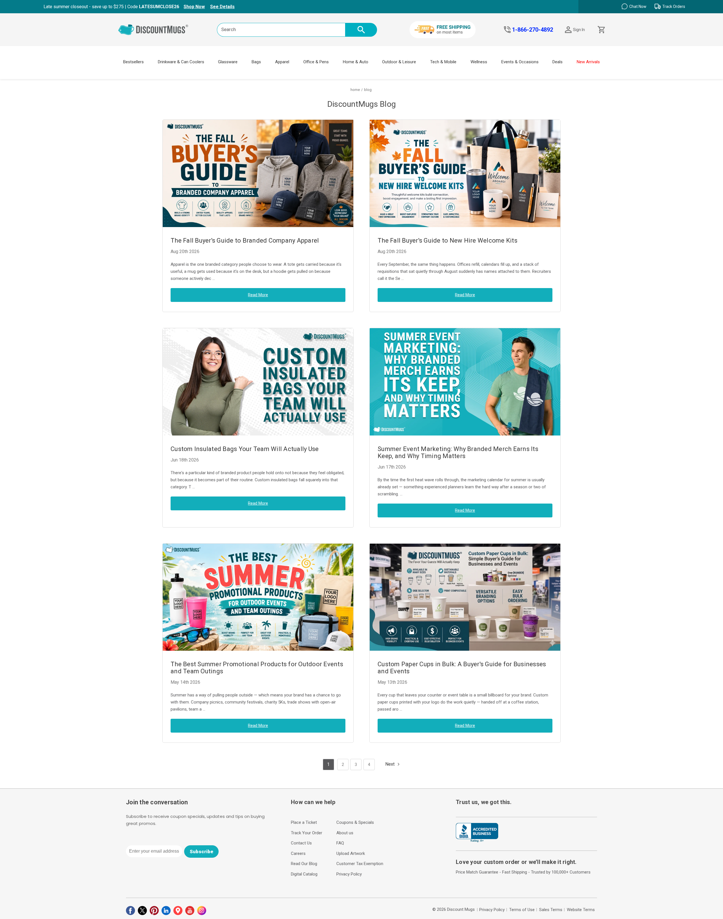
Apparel (282, 61)
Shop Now (194, 6)
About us (344, 832)
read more (258, 294)
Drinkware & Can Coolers (181, 61)
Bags (256, 61)
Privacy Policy (349, 874)
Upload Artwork (350, 853)
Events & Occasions (520, 61)
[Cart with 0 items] (601, 29)
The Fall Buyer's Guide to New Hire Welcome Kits (447, 240)
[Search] (361, 30)
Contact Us (301, 843)
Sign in (579, 29)
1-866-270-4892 (532, 29)
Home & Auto (355, 61)
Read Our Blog (304, 863)
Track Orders (673, 6)
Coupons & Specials (355, 822)
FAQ (340, 843)
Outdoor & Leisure (399, 61)
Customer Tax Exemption (359, 863)
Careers (298, 853)
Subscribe (201, 851)
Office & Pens (316, 61)
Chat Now (637, 6)
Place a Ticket (304, 822)
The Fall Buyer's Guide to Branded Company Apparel (245, 240)
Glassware (228, 61)
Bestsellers (133, 61)
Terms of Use (522, 909)
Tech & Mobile (443, 61)
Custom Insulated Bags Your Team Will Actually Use (245, 448)
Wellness (479, 61)
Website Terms (581, 909)
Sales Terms (550, 909)
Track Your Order (306, 832)
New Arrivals (588, 61)
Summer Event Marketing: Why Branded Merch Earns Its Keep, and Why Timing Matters (458, 452)
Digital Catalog (304, 874)
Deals (557, 61)
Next (390, 764)
